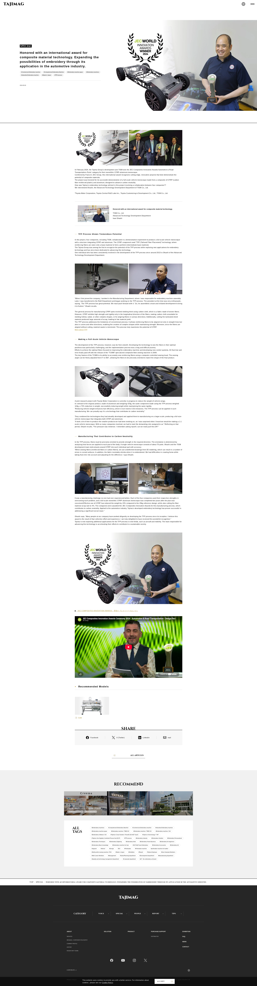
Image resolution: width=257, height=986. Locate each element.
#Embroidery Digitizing (115, 841)
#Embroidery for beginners (167, 841)
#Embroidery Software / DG (99, 834)
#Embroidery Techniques (98, 841)
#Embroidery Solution (157, 838)
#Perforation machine (141, 848)
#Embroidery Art (174, 845)
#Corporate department (129, 859)
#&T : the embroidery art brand (148, 859)
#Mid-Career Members (98, 855)
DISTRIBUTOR (155, 936)
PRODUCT (131, 931)
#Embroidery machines (92, 72)
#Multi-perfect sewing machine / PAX (102, 852)
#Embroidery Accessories (159, 845)
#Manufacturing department (165, 855)
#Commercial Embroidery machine (30, 72)
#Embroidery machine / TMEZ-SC (142, 831)
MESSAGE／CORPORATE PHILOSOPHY (77, 940)
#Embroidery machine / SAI (163, 831)
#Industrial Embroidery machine (30, 75)
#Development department (147, 855)
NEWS (184, 941)
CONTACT (185, 947)
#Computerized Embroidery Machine (54, 72)
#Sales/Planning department (128, 855)
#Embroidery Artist (131, 841)
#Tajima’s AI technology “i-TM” (150, 834)
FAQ (183, 936)
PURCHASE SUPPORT (158, 931)
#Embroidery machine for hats (120, 845)
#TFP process (58, 75)
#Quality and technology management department (105, 859)
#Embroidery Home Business (148, 841)
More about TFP (81, 330)
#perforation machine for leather (159, 848)
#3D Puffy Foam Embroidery (140, 845)
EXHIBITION (186, 931)
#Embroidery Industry (141, 838)
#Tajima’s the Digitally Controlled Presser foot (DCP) (106, 838)
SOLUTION (107, 931)
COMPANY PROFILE (72, 943)
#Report (141, 852)
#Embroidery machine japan (75, 72)
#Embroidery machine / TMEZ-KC (120, 831)
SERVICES (69, 936)
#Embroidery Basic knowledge (100, 845)
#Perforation (127, 848)
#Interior (103, 848)
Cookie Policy (107, 982)
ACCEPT (161, 981)
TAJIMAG (14, 4)
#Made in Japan (46, 75)
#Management (112, 855)
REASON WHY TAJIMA (72, 950)
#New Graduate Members (168, 852)
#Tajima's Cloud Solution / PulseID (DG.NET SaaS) (124, 834)
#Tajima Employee (152, 852)
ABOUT (69, 931)
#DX (119, 848)
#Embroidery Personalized (174, 838)
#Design (111, 848)
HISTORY (69, 947)
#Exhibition (131, 852)
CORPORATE (71, 970)
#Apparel (94, 848)
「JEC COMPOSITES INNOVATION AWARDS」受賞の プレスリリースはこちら (107, 611)
